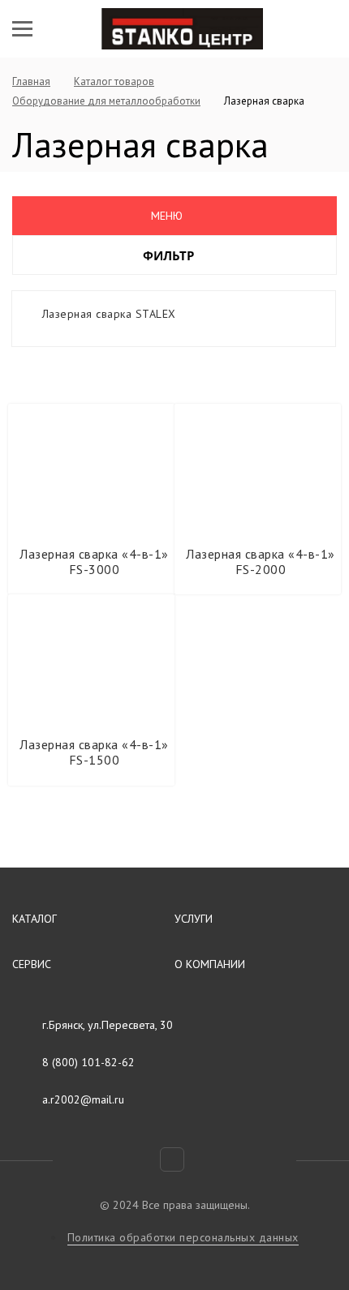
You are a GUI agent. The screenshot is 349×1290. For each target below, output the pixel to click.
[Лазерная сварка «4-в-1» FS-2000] (258, 467)
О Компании (209, 964)
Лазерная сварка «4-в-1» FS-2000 (260, 561)
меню (167, 215)
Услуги (193, 918)
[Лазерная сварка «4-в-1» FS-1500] (92, 658)
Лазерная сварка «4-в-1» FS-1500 (94, 752)
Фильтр (170, 255)
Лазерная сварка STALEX (109, 313)
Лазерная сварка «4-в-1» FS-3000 (94, 561)
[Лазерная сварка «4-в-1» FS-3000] (92, 467)
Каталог (34, 918)
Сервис (31, 964)
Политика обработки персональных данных (183, 1237)
